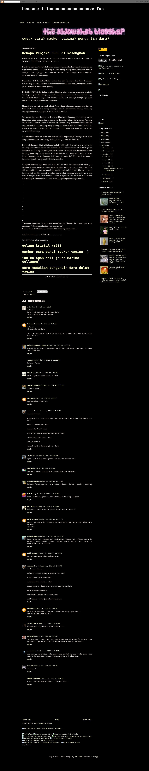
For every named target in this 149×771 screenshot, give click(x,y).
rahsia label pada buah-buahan (116, 268)
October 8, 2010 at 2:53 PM (52, 385)
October (106, 154)
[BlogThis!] (40, 291)
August (106, 181)
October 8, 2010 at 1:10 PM (46, 373)
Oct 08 (108, 166)
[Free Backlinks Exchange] (61, 738)
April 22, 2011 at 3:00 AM (52, 678)
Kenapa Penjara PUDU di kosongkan (53, 53)
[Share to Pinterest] (46, 291)
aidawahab (31, 411)
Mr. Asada (31, 506)
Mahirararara (32, 519)
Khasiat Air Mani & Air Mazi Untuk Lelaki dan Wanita (113, 250)
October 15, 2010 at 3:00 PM (48, 651)
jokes (32, 294)
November (107, 151)
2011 (103, 142)
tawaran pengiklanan (61, 22)
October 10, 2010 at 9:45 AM (47, 506)
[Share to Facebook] (44, 291)
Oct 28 (108, 157)
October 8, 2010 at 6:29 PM (47, 456)
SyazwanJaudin (33, 481)
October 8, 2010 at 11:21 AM (48, 360)
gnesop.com (31, 360)
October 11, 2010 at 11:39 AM (50, 553)
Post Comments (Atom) (43, 723)
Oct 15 (108, 160)
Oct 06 (108, 174)
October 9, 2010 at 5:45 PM (48, 494)
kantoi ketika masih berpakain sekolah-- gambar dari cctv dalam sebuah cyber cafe (117, 259)
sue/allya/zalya (33, 385)
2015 (103, 133)
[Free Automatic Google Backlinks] (36, 736)
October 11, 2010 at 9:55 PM (45, 609)
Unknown (30, 324)
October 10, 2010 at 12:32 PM (51, 519)
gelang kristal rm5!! (41, 246)
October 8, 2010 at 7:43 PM (43, 468)
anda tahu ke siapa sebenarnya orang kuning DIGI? (117, 240)
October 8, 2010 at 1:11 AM (40, 307)
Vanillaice (31, 623)
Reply (29, 317)
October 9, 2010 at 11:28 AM (51, 481)
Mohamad (30, 636)
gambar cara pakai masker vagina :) (55, 252)
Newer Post (27, 719)
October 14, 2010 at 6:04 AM (45, 636)
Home (22, 22)
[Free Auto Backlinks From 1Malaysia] (38, 740)
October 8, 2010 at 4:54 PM (45, 398)
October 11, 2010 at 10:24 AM (51, 536)
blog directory (26, 745)
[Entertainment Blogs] (70, 742)
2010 (103, 145)
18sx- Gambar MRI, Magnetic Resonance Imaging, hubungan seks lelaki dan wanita (117, 219)
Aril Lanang (32, 553)
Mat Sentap (31, 494)
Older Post (87, 719)
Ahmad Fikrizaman (34, 678)
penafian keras (43, 22)
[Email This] (38, 291)
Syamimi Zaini (33, 536)
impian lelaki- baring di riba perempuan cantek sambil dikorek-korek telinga (113, 280)
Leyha (29, 468)
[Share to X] (42, 291)
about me (30, 22)
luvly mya (31, 456)
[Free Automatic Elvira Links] (65, 734)
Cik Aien (30, 373)
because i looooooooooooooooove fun (63, 9)
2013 (103, 136)
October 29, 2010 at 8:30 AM (45, 666)
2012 (103, 139)
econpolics (31, 651)
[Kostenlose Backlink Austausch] (35, 738)
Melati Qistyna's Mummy (37, 345)
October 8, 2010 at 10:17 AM (58, 345)
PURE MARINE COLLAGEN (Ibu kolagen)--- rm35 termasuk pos (116, 201)
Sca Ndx (30, 666)
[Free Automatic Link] (42, 734)
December (107, 148)
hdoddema (78, 757)
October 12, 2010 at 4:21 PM (48, 623)
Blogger (96, 757)
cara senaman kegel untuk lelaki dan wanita (112, 210)
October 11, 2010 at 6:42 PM (50, 566)
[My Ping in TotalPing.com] (109, 79)
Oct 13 (108, 163)
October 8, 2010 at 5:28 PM (50, 411)
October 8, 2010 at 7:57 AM (45, 324)
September (107, 178)
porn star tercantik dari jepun (117, 228)
